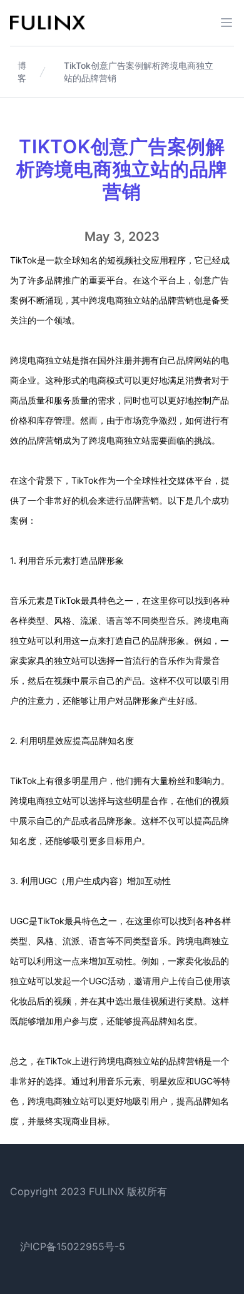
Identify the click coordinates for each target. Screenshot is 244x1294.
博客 (22, 71)
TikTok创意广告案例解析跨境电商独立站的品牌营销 (138, 71)
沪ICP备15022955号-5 (72, 1246)
